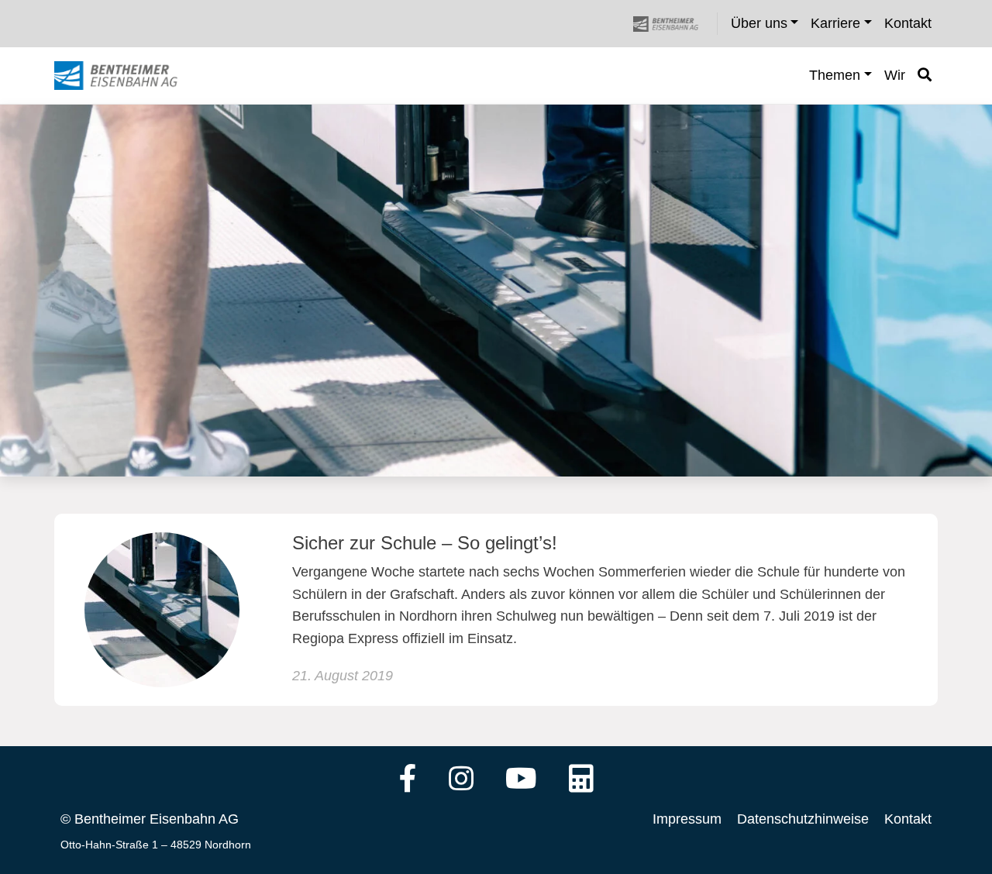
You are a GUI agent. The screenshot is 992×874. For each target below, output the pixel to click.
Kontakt (908, 819)
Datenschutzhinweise (803, 819)
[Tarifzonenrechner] (581, 780)
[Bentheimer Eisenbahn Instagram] (461, 780)
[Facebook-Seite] (408, 780)
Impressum (687, 819)
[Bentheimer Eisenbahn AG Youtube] (521, 780)
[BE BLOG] (130, 76)
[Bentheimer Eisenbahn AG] (674, 23)
